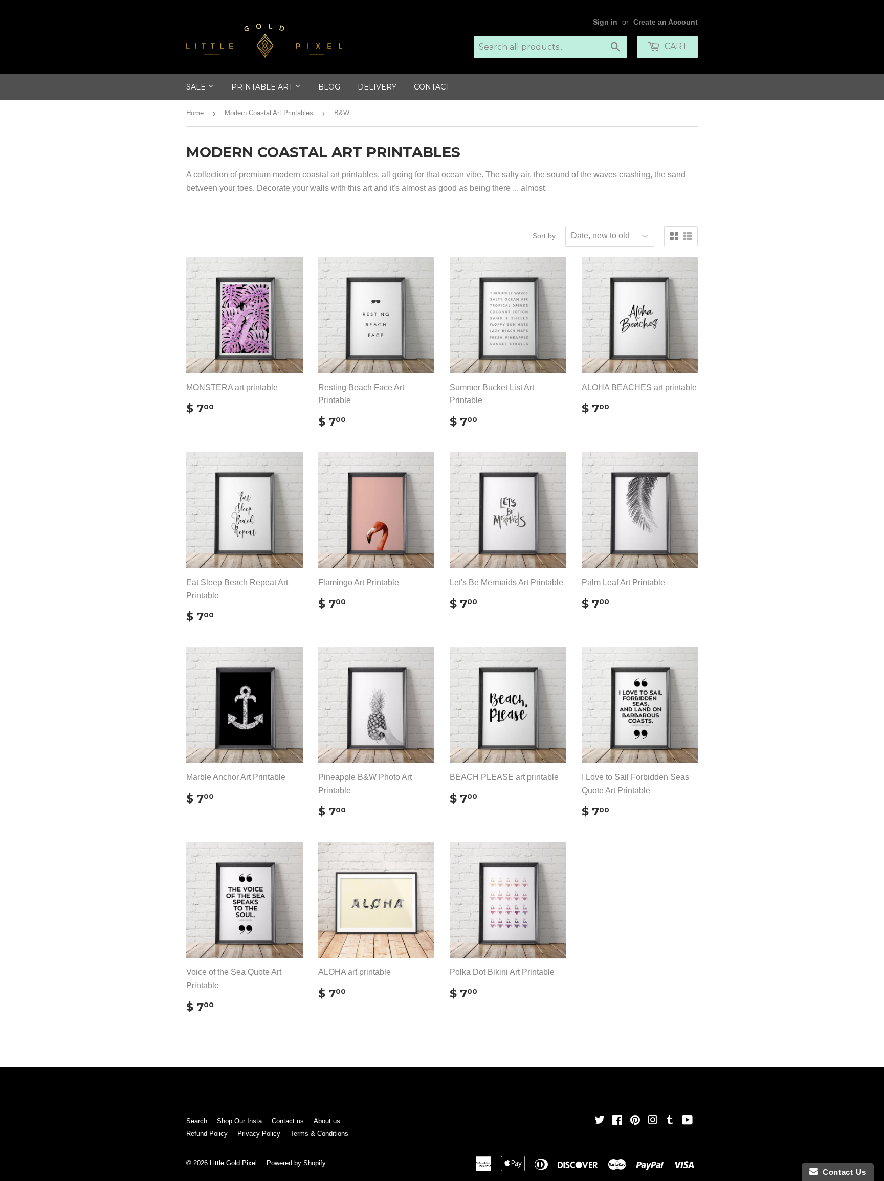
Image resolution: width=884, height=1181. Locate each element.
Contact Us (842, 1172)
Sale (197, 87)
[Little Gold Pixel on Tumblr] (670, 1121)
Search (196, 1121)
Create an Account (665, 22)
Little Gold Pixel (233, 1163)
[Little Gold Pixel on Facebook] (617, 1121)
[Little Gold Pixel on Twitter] (599, 1121)
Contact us (288, 1121)
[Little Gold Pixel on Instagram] (653, 1121)
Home (195, 113)
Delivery (377, 87)
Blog (329, 87)
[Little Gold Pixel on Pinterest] (635, 1121)
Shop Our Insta (239, 1121)
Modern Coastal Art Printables (269, 113)
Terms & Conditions (319, 1134)
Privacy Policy (258, 1134)
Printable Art (263, 87)
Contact (432, 87)
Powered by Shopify (296, 1163)
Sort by (544, 236)
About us (327, 1121)
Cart (675, 46)
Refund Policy (207, 1134)
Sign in (605, 22)
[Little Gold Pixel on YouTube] (687, 1121)
